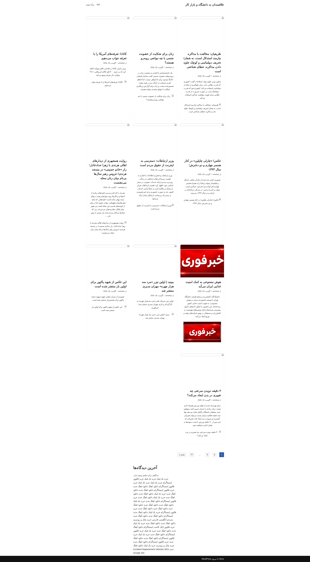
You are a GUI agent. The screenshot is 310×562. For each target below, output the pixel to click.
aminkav (216, 76)
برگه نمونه (90, 5)
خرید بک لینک (162, 479)
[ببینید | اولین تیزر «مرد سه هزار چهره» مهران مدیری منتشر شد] (155, 261)
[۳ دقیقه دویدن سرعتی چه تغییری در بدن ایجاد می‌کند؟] (202, 370)
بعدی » (182, 455)
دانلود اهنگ (153, 486)
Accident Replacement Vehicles (148, 549)
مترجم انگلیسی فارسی (162, 519)
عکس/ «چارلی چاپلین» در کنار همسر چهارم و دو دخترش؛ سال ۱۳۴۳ (202, 165)
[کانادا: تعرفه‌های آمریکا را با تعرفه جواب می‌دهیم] (108, 33)
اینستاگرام (168, 516)
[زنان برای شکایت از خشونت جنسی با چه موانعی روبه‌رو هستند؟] (155, 33)
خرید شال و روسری (142, 519)
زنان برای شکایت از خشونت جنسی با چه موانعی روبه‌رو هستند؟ (156, 58)
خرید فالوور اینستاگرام (164, 490)
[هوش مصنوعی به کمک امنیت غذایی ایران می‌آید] (202, 261)
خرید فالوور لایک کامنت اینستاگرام (159, 527)
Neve (221, 559)
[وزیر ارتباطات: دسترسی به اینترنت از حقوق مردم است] (155, 140)
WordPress (206, 559)
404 (98, 5)
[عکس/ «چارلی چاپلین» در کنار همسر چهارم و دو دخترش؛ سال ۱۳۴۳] (202, 140)
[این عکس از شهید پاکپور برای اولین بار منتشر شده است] (108, 261)
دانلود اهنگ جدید (140, 486)
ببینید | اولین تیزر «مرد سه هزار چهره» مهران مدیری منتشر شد (158, 286)
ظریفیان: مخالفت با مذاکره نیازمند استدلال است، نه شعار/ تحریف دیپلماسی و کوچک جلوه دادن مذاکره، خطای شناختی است (202, 62)
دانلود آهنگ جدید (140, 516)
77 (192, 455)
